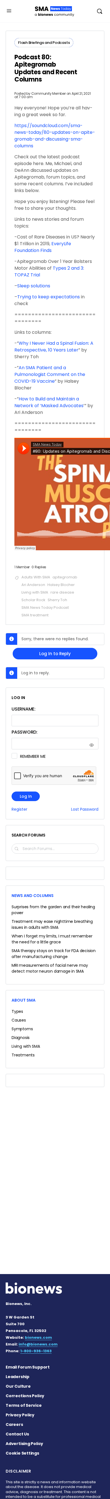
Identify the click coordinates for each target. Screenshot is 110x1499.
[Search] (99, 11)
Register (19, 809)
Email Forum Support (28, 1367)
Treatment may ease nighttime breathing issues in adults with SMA (52, 924)
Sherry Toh (57, 600)
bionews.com (38, 1337)
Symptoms (22, 1029)
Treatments (23, 1055)
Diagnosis (21, 1037)
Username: (24, 709)
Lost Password (84, 809)
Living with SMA (34, 592)
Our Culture (18, 1386)
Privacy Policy (20, 1415)
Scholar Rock (33, 600)
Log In (26, 796)
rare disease (62, 592)
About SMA (24, 1000)
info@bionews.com (38, 1344)
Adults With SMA (35, 577)
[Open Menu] (9, 11)
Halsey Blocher (61, 584)
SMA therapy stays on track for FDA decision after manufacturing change (54, 953)
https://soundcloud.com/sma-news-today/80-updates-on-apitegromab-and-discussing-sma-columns (54, 135)
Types (17, 1011)
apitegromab (64, 577)
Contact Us (17, 1434)
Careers (14, 1424)
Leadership (17, 1376)
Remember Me (32, 756)
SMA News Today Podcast (45, 607)
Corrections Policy (25, 1396)
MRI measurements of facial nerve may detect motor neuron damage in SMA (50, 968)
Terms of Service (24, 1405)
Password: (25, 732)
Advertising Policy (24, 1443)
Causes (19, 1020)
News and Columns (33, 895)
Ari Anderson (33, 584)
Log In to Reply (55, 654)
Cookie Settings (22, 1453)
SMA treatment (35, 615)
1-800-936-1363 (36, 1351)
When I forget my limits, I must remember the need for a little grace (52, 939)
